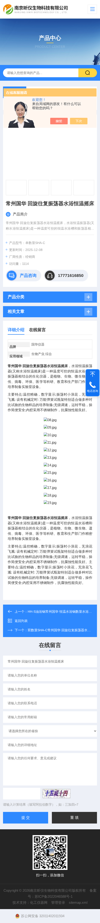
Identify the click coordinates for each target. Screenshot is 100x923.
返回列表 (21, 621)
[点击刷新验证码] (56, 793)
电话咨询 (92, 391)
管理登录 (58, 902)
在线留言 (37, 329)
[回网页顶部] (92, 374)
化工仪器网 (38, 902)
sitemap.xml (78, 902)
